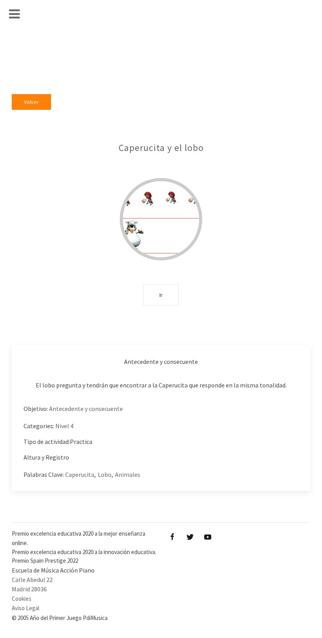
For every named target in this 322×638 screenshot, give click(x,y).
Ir (161, 294)
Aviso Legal (25, 608)
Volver (31, 101)
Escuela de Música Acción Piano (53, 570)
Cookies (21, 598)
